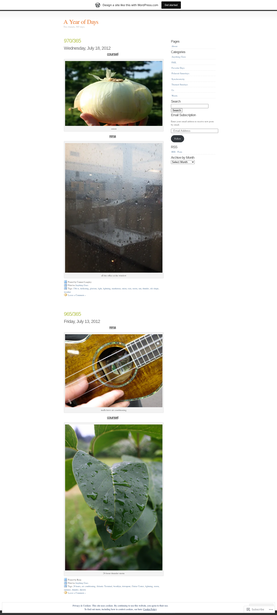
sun (139, 288)
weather (67, 291)
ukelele (83, 589)
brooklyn (117, 586)
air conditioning (88, 586)
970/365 (72, 41)
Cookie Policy (150, 609)
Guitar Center (138, 586)
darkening (84, 288)
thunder (146, 288)
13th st (76, 288)
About (174, 46)
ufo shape (154, 288)
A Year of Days (80, 21)
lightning (107, 288)
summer (67, 589)
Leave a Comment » (77, 295)
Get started (171, 4)
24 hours (77, 586)
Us (173, 90)
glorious (93, 288)
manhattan (116, 288)
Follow (177, 138)
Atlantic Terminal (104, 586)
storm (134, 288)
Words (174, 95)
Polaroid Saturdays (180, 73)
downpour (126, 586)
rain (129, 288)
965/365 (72, 314)
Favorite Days (178, 67)
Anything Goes (81, 285)
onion (124, 288)
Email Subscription (183, 115)
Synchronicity (178, 78)
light (100, 288)
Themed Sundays (180, 84)
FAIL (174, 62)
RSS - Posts (177, 151)
